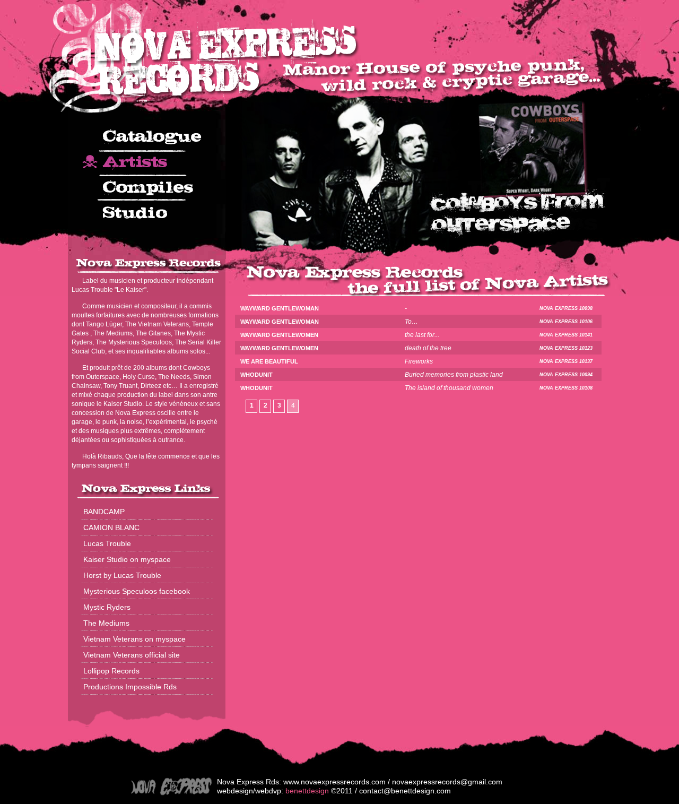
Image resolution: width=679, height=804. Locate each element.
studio (146, 214)
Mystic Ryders (106, 607)
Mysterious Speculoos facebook (136, 591)
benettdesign (307, 790)
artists (146, 164)
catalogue (146, 140)
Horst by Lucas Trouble (122, 575)
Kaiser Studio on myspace (127, 559)
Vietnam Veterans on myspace (134, 639)
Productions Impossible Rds (130, 686)
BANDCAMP (104, 511)
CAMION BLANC (111, 527)
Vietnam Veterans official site (131, 655)
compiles (146, 188)
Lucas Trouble (107, 543)
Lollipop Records (111, 671)
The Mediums (106, 623)
